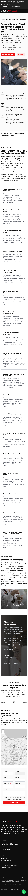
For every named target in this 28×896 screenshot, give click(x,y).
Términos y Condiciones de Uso (14, 799)
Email (4, 777)
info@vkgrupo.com (6, 849)
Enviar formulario (14, 802)
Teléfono (17, 777)
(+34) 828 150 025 (5, 847)
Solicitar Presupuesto (7, 54)
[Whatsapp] (24, 892)
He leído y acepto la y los (15, 798)
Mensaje (5, 789)
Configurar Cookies (6, 867)
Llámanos (20, 54)
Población (17, 783)
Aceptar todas (4, 6)
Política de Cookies (6, 860)
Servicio (17, 771)
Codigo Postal (7, 783)
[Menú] (26, 11)
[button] (14, 747)
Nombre (5, 771)
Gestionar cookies (15, 6)
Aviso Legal (4, 858)
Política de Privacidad (19, 797)
